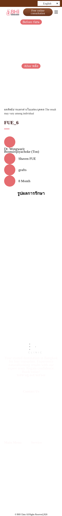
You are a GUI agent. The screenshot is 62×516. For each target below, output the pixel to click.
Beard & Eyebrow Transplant (43, 467)
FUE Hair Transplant (38, 458)
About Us (10, 454)
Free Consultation (16, 475)
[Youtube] (24, 3)
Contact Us (12, 470)
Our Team (11, 459)
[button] (49, 3)
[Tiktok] (18, 3)
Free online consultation (38, 12)
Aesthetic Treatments (39, 485)
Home (8, 449)
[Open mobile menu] (56, 12)
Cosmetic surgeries (37, 495)
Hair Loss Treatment (38, 476)
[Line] (30, 3)
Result (8, 465)
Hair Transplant (42, 451)
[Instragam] (11, 3)
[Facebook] (5, 3)
